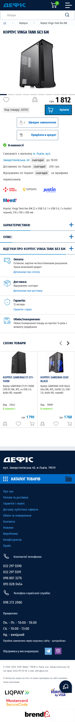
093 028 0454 (12, 584)
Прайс (7, 546)
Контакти (9, 521)
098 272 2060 (12, 602)
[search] (68, 15)
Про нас (8, 491)
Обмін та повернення (17, 515)
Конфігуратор (12, 540)
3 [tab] (18, 94)
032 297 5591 (12, 572)
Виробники (10, 534)
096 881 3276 (12, 578)
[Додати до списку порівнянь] (35, 99)
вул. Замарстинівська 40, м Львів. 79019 (29, 468)
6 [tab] (41, 94)
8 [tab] (56, 94)
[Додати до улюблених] (6, 99)
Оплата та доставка (15, 497)
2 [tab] (11, 94)
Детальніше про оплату (27, 271)
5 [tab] (33, 94)
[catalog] (37, 479)
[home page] (37, 459)
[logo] (4, 23)
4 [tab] (26, 94)
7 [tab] (49, 94)
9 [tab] (64, 94)
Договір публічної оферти (20, 509)
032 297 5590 (12, 566)
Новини (8, 527)
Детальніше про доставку (28, 290)
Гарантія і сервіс (23, 309)
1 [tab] (3, 94)
